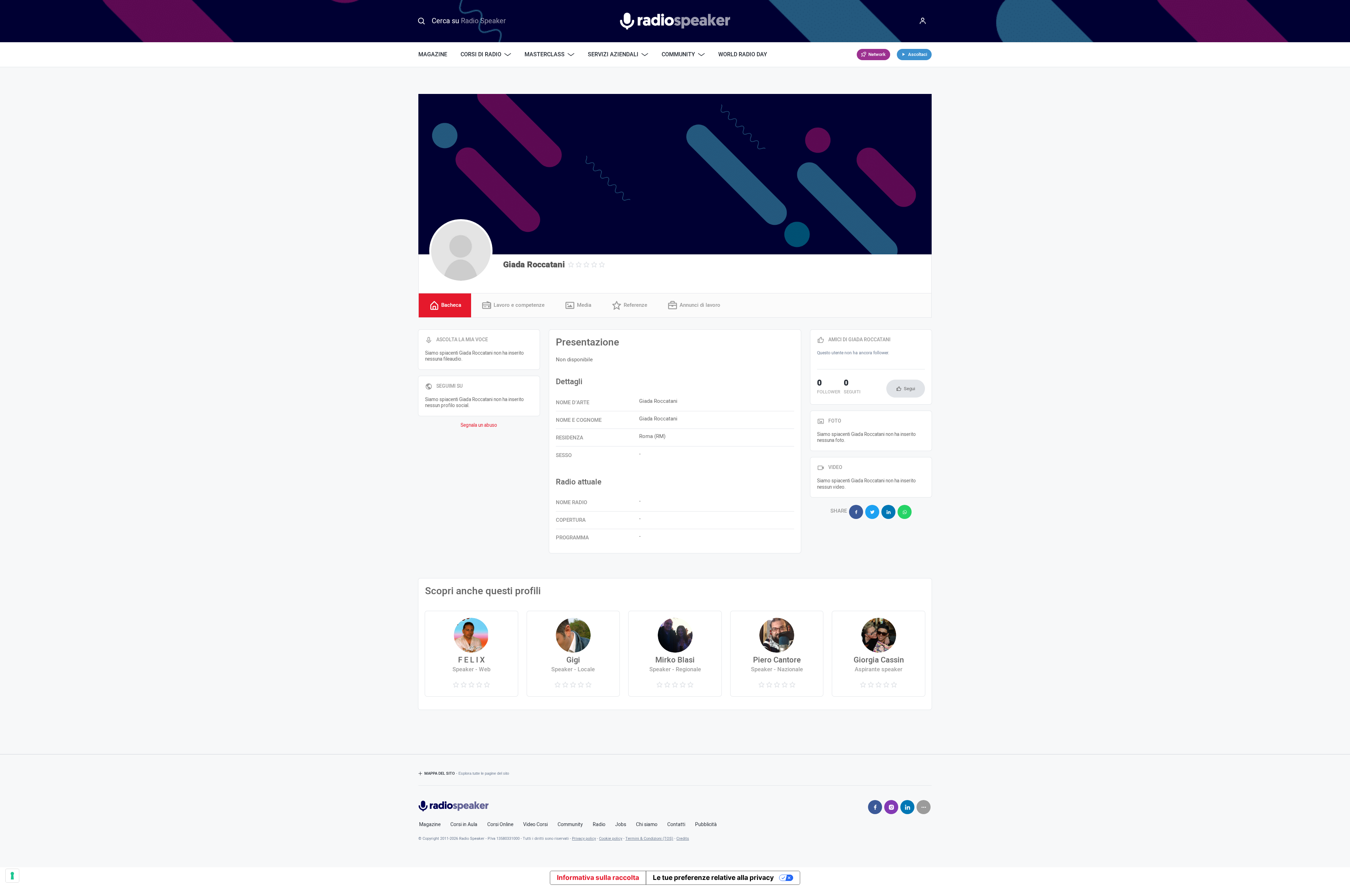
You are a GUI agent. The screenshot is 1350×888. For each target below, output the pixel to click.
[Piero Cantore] (777, 653)
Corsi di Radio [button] (481, 54)
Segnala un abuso (479, 425)
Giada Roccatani (534, 265)
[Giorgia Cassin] (878, 653)
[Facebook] (875, 807)
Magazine (432, 54)
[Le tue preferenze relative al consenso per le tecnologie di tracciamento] (12, 875)
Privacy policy (584, 839)
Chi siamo (646, 824)
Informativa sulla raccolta (598, 878)
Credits (682, 839)
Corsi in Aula (463, 824)
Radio (599, 824)
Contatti (676, 824)
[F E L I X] (471, 653)
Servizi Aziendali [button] (613, 54)
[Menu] (923, 21)
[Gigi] (573, 653)
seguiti (852, 387)
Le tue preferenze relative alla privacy (713, 878)
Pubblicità (706, 824)
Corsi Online (500, 824)
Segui (909, 388)
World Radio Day (742, 54)
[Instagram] (891, 807)
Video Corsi (535, 824)
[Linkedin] (907, 807)
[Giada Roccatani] (461, 251)
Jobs (620, 824)
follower (828, 387)
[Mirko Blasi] (675, 653)
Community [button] (678, 54)
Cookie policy (610, 839)
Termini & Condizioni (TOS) (649, 839)
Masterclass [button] (545, 54)
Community (570, 824)
